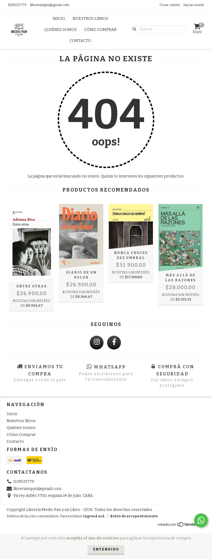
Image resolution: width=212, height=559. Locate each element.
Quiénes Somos (60, 29)
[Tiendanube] (181, 526)
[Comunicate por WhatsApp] (201, 520)
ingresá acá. (94, 516)
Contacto (80, 40)
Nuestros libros (90, 18)
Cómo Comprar (100, 29)
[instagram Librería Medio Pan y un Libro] (97, 342)
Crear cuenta (170, 5)
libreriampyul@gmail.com (49, 5)
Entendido (106, 549)
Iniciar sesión (193, 5)
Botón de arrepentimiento (134, 516)
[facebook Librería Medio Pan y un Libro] (114, 342)
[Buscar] (133, 29)
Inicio (58, 18)
